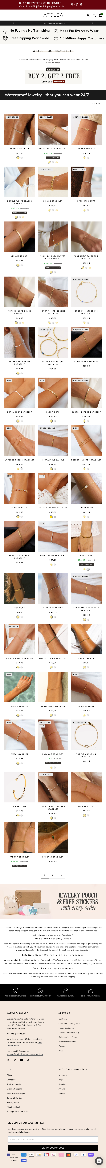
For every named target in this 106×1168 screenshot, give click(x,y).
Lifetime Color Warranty (69, 1032)
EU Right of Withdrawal (17, 1111)
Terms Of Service (14, 1098)
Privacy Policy (13, 1102)
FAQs (9, 1075)
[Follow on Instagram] (8, 1060)
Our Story (63, 1019)
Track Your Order (14, 1084)
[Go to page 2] (61, 875)
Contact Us (11, 1079)
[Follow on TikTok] (28, 1060)
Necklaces (63, 1075)
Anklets (62, 1089)
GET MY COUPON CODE (53, 1148)
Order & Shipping (14, 1089)
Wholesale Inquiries (67, 1041)
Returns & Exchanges (16, 1093)
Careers (62, 1046)
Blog (61, 1050)
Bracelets (62, 1084)
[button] (92, 23)
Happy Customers (66, 1028)
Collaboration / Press (68, 1037)
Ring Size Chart (13, 1107)
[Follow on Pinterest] (15, 1060)
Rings (61, 1079)
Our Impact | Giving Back (69, 1023)
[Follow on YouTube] (21, 1060)
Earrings (62, 1093)
